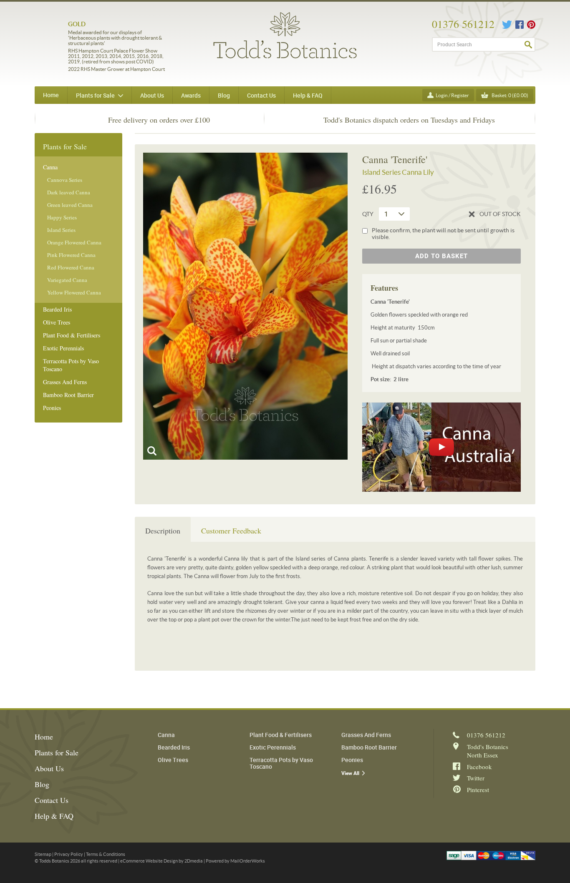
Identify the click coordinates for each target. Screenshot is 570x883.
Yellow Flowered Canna (74, 292)
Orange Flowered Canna (74, 242)
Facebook (519, 24)
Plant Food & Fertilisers (71, 335)
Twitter (507, 24)
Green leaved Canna (70, 205)
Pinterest (531, 24)
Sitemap (43, 854)
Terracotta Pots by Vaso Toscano (71, 365)
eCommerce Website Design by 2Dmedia (161, 860)
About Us (49, 768)
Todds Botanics (285, 35)
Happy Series (62, 217)
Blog (42, 784)
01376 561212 (463, 23)
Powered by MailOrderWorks (235, 860)
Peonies (52, 408)
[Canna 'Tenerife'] (245, 306)
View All (350, 773)
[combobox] (394, 214)
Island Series (61, 230)
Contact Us (51, 800)
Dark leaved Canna (68, 192)
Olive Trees (56, 322)
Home (51, 95)
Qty (367, 214)
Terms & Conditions (105, 854)
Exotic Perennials (63, 348)
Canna (50, 167)
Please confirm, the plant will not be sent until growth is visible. (443, 233)
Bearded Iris (57, 309)
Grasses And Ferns (65, 382)
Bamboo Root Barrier (68, 395)
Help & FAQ (54, 816)
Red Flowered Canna (70, 267)
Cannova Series (64, 180)
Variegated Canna (67, 280)
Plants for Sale (56, 752)
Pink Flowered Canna (71, 255)
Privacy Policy (68, 854)
